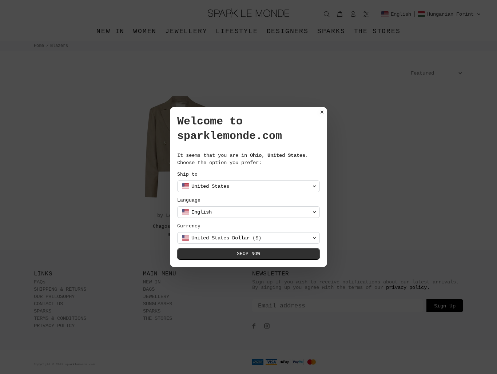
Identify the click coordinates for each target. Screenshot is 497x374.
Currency (188, 226)
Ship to (187, 174)
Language (188, 200)
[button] (248, 186)
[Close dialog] (322, 112)
